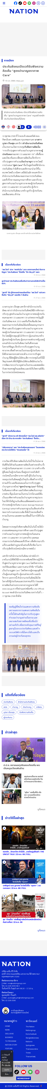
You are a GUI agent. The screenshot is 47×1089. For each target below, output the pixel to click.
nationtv (29, 1041)
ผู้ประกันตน (8, 717)
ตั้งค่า (7, 1074)
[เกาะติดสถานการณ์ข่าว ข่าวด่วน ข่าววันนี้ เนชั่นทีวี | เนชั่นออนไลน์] (23, 11)
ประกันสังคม (8, 702)
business (9, 1037)
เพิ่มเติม (7, 1065)
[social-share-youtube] (24, 3)
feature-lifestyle (9, 1049)
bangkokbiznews (32, 1038)
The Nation (30, 1026)
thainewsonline (32, 1049)
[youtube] (23, 1073)
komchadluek (31, 1034)
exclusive (9, 1033)
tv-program (10, 1041)
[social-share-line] (29, 3)
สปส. (6, 707)
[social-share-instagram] (34, 3)
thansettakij (30, 1056)
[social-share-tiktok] (20, 3)
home (7, 1026)
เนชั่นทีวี (16, 1086)
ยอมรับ (6, 1070)
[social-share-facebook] (15, 3)
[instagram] (37, 1073)
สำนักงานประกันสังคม (26, 702)
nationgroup (31, 1030)
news (7, 1030)
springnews (30, 1045)
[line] (30, 1073)
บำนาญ (15, 707)
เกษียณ (39, 707)
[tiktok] (16, 1073)
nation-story (11, 1045)
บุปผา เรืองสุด (9, 712)
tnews (28, 1052)
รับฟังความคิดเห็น (26, 712)
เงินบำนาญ (27, 707)
